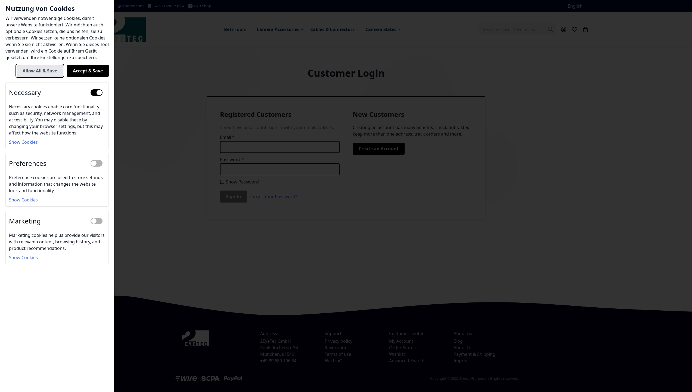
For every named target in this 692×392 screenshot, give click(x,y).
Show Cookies (23, 142)
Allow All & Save (40, 71)
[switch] (97, 92)
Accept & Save (88, 71)
